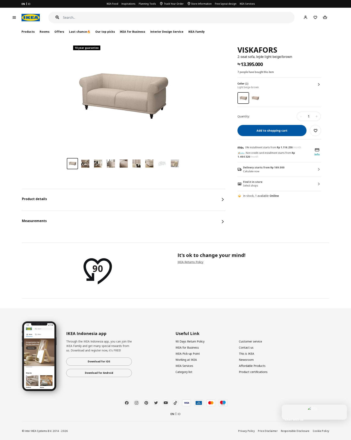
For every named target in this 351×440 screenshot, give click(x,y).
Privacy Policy (246, 430)
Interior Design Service (166, 32)
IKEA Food (112, 3)
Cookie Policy (321, 430)
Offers (59, 32)
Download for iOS (99, 361)
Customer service (250, 341)
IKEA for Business (132, 32)
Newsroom (246, 360)
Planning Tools (147, 3)
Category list (184, 372)
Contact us (246, 347)
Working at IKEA (186, 360)
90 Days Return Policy (190, 341)
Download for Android (99, 373)
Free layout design (225, 3)
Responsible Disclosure (295, 430)
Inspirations (128, 3)
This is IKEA (246, 353)
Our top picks (105, 32)
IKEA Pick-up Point (188, 353)
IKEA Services (247, 3)
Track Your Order (174, 3)
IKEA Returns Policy (190, 262)
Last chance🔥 (79, 32)
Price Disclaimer (268, 430)
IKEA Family (196, 32)
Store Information (201, 3)
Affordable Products (252, 366)
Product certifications (253, 372)
